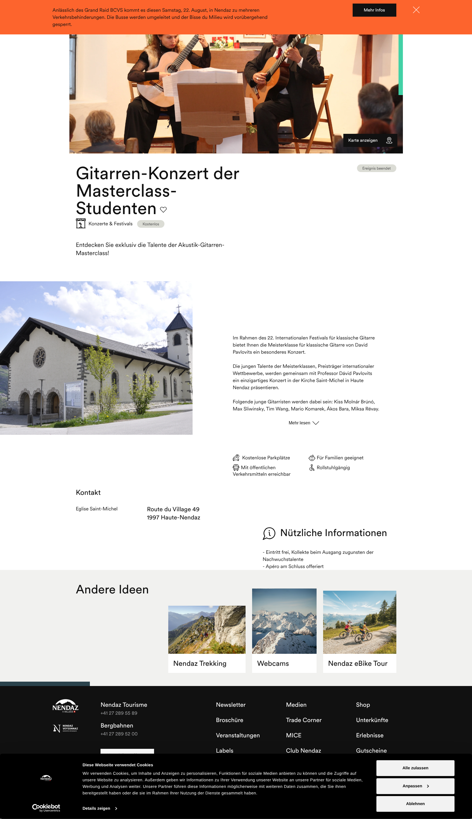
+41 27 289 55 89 (119, 713)
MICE (294, 735)
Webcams (273, 663)
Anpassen (412, 785)
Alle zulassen (415, 768)
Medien (296, 705)
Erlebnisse (370, 735)
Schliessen (416, 10)
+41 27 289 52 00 (119, 734)
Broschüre (229, 720)
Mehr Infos (374, 10)
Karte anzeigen (362, 140)
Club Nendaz (303, 751)
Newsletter (231, 705)
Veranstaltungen (238, 735)
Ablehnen (415, 804)
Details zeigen (96, 808)
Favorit (163, 209)
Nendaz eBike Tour (358, 663)
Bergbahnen (117, 725)
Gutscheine (371, 751)
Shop (363, 705)
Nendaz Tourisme (65, 706)
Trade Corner (303, 720)
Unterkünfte (372, 720)
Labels (225, 751)
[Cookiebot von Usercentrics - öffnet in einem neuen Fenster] (46, 808)
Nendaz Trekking (199, 663)
